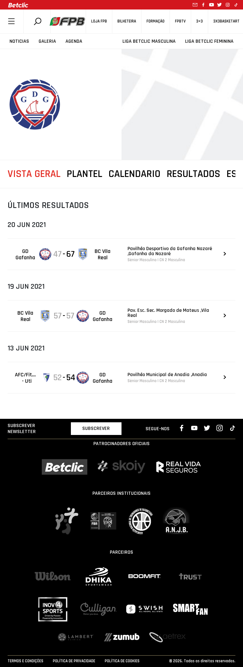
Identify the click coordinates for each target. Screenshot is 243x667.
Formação (155, 21)
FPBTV (180, 21)
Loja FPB (99, 21)
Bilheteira (126, 21)
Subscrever (96, 428)
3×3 (199, 21)
